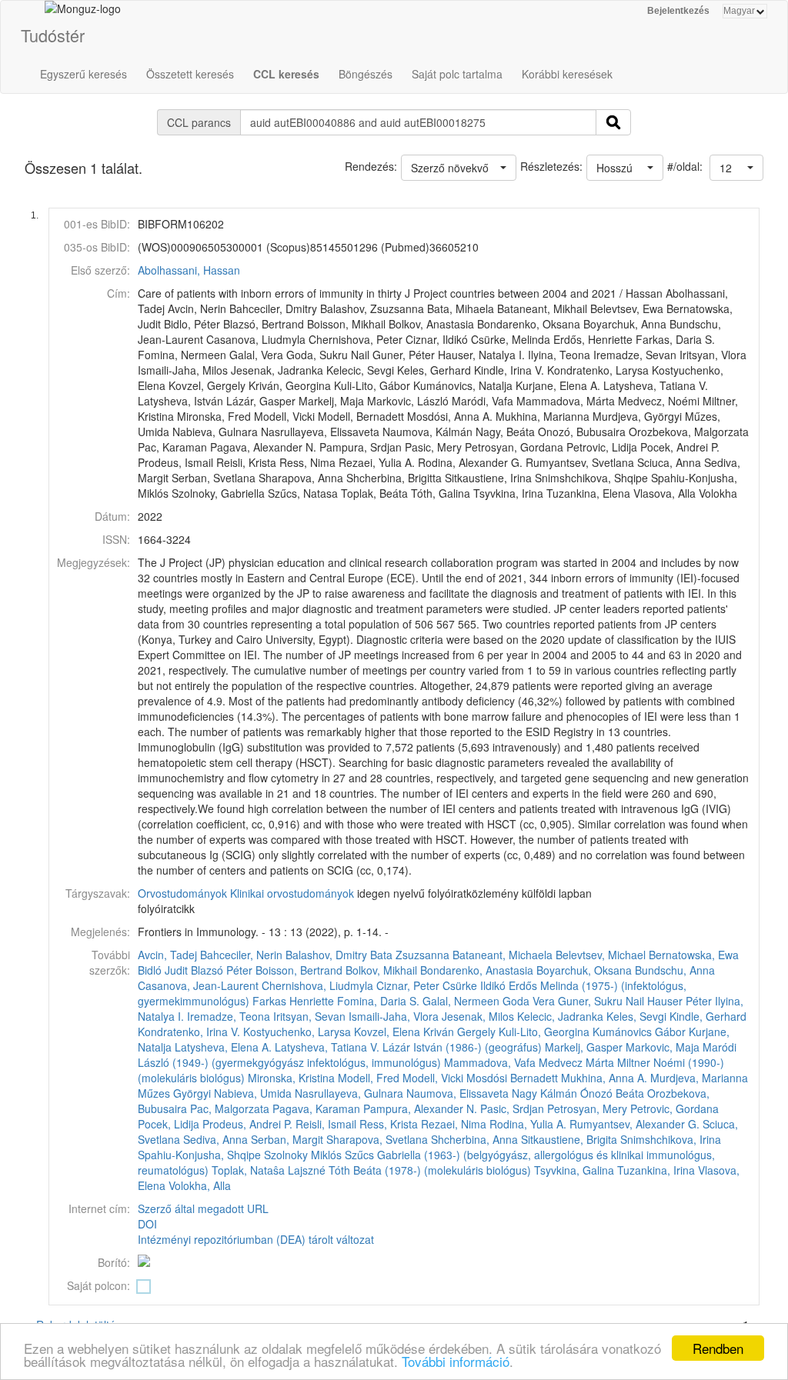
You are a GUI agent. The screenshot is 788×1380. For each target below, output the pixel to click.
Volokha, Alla (200, 1185)
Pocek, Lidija (168, 1124)
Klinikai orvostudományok (292, 893)
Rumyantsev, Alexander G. (634, 1124)
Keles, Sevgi (636, 1016)
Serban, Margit (287, 1139)
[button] (736, 168)
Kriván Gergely (459, 1031)
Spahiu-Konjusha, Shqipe (199, 1154)
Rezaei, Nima (453, 1124)
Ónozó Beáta (612, 1093)
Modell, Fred (368, 1077)
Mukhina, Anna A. (604, 1077)
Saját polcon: (98, 1285)
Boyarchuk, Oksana (584, 970)
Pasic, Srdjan (512, 1108)
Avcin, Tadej (167, 954)
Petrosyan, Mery (587, 1108)
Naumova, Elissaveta (457, 1093)
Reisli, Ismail (326, 1124)
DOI (147, 1224)
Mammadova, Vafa (490, 1062)
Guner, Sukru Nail (601, 1000)
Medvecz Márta (576, 1062)
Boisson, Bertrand (298, 970)
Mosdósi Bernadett (512, 1077)
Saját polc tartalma (457, 74)
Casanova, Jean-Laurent (198, 985)
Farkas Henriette (293, 1000)
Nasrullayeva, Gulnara (349, 1093)
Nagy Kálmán (544, 1093)
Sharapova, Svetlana (377, 1139)
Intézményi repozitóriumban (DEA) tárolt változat (256, 1239)
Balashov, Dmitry (326, 954)
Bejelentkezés (678, 10)
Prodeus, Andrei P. (247, 1124)
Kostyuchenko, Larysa (297, 1031)
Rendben (718, 1348)
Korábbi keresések (567, 74)
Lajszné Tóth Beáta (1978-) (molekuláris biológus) (409, 1170)
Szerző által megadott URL (203, 1208)
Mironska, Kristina (291, 1077)
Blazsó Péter (221, 970)
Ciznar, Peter (407, 985)
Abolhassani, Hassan (189, 270)
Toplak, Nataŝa (248, 1170)
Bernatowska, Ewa (694, 954)
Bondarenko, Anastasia (476, 970)
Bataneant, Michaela (502, 954)
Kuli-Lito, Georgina (544, 1031)
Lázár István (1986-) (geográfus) (462, 1047)
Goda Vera (529, 1000)
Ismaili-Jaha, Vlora (394, 1016)
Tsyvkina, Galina (574, 1170)
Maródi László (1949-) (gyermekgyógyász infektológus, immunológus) (437, 1054)
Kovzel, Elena (387, 1031)
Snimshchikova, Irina (670, 1139)
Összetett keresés (190, 74)
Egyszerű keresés (83, 74)
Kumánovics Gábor (639, 1031)
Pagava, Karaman (316, 1108)
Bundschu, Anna (675, 970)
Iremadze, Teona (228, 1016)
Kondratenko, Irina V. (189, 1031)
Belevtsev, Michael (601, 954)
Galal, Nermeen (460, 1000)
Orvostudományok (182, 893)
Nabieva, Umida (253, 1093)
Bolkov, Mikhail (381, 970)
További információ (455, 1361)
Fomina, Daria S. (378, 1000)
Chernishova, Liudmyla (317, 985)
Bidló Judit (163, 970)
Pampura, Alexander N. (420, 1108)
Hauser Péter (679, 1000)
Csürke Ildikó (474, 985)
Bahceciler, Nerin (241, 954)
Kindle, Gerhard (707, 1016)
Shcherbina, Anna (474, 1139)
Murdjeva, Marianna (699, 1077)
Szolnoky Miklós (303, 1154)
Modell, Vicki (432, 1077)
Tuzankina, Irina (656, 1170)
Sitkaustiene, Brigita (569, 1139)
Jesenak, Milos (478, 1016)
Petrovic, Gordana (674, 1108)
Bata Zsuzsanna (409, 954)
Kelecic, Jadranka (560, 1016)
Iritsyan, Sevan (309, 1016)
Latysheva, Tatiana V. (327, 1047)
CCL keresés (286, 74)
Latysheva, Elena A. (223, 1047)
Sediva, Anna (215, 1139)
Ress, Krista (388, 1124)
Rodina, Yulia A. (527, 1124)
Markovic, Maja (663, 1047)
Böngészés (365, 74)
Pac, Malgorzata (229, 1108)
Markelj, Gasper (584, 1047)
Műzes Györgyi (174, 1093)
